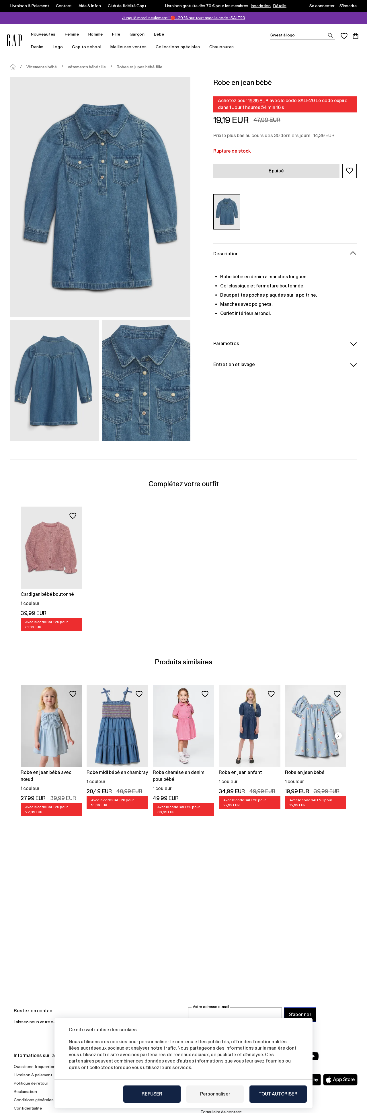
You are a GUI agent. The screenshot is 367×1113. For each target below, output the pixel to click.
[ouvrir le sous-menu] (58, 34)
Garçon (137, 34)
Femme (72, 34)
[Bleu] (226, 211)
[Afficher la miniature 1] (54, 380)
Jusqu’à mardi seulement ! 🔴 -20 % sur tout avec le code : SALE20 (183, 17)
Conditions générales (34, 1100)
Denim (37, 46)
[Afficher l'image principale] (100, 197)
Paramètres (226, 343)
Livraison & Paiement (29, 5)
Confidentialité (28, 1108)
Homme (95, 34)
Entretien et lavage (234, 364)
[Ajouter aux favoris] (72, 515)
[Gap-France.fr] (14, 40)
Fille (116, 34)
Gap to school (86, 46)
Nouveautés (43, 34)
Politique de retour (31, 1083)
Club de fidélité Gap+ (127, 5)
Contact (64, 5)
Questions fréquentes (34, 1066)
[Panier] (355, 35)
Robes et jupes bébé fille (139, 67)
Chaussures (221, 46)
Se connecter (322, 5)
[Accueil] (12, 66)
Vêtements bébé (41, 67)
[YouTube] (313, 1056)
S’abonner (300, 1014)
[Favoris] (344, 35)
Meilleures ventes (128, 46)
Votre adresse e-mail (211, 1007)
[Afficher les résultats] (330, 35)
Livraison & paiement (33, 1075)
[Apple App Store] (340, 1079)
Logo (58, 46)
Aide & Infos (90, 5)
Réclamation (25, 1091)
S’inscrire (348, 5)
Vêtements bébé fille (87, 67)
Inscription (261, 5)
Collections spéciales (178, 46)
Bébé (159, 34)
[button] (349, 171)
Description (226, 253)
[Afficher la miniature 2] (146, 380)
